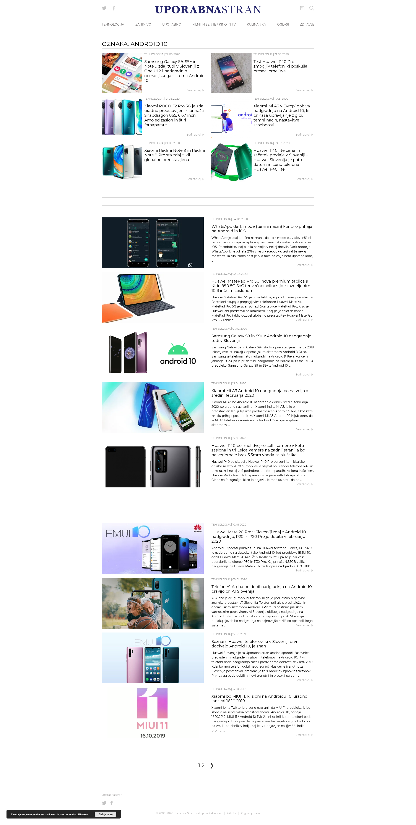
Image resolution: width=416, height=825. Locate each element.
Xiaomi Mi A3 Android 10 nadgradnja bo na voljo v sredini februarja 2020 (259, 393)
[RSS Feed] (302, 8)
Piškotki (231, 813)
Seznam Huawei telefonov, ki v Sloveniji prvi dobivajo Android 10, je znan (254, 644)
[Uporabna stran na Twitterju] (104, 8)
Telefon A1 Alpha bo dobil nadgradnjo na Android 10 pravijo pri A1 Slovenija (261, 589)
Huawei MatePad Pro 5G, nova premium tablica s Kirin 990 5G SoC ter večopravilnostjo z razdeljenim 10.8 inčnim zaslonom (260, 286)
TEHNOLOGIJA (113, 24)
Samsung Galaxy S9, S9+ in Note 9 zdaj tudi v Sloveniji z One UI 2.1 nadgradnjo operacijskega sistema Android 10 (174, 71)
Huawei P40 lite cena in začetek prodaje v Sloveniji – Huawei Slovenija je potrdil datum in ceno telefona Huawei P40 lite (281, 160)
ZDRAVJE (307, 24)
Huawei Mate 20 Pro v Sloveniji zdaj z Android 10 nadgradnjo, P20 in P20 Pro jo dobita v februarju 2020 (258, 537)
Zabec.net (215, 813)
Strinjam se (106, 814)
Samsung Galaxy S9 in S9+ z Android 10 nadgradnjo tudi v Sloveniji (261, 338)
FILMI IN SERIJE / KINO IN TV (214, 24)
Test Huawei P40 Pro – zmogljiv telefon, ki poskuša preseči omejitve (280, 66)
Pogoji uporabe (250, 813)
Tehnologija (153, 54)
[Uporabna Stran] (208, 9)
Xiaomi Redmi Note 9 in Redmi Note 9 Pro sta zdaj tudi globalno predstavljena (174, 155)
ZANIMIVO (143, 24)
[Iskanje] (311, 8)
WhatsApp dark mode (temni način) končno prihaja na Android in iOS (261, 229)
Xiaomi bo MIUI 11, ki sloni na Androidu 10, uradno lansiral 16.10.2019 (259, 699)
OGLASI (283, 24)
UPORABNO (171, 24)
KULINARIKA (256, 24)
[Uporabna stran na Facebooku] (114, 8)
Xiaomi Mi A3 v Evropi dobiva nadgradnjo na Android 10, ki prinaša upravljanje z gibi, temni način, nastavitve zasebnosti (282, 115)
